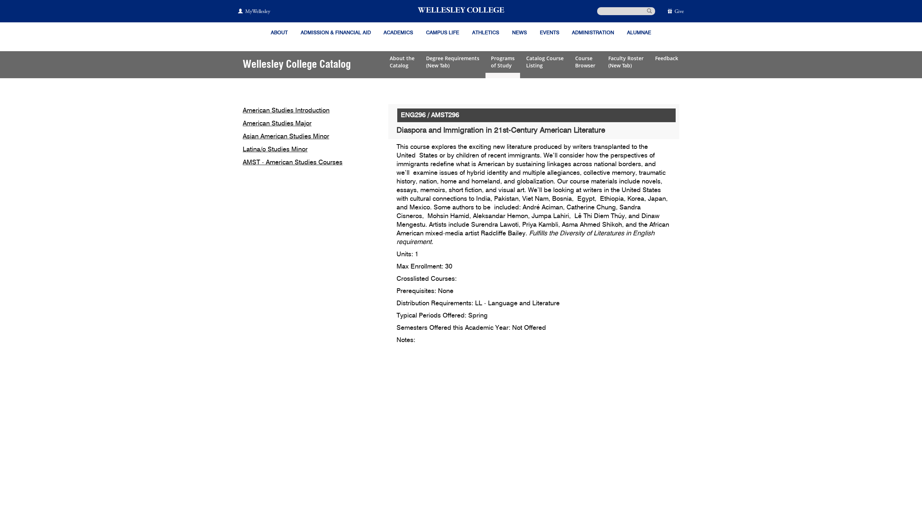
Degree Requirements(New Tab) (452, 62)
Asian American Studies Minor (286, 136)
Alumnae (639, 32)
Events (549, 32)
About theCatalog (402, 62)
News (519, 32)
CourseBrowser (586, 62)
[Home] (461, 10)
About (279, 32)
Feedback (666, 58)
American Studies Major (277, 123)
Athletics (485, 32)
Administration (593, 32)
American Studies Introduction (286, 110)
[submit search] (649, 10)
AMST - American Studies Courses (293, 162)
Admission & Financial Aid (336, 32)
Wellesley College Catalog (297, 64)
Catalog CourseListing (545, 62)
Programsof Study (503, 62)
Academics (398, 32)
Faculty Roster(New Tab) (626, 62)
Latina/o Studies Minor (275, 149)
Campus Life (442, 32)
